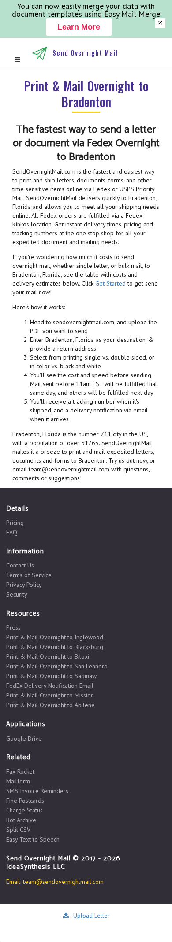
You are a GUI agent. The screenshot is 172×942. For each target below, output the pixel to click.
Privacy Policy (24, 585)
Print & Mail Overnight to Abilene (50, 704)
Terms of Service (29, 575)
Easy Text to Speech (33, 839)
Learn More (78, 26)
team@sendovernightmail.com (63, 882)
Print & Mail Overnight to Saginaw (51, 676)
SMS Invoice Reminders (37, 791)
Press (13, 627)
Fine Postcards (25, 801)
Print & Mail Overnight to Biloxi (47, 656)
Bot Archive (21, 820)
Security (16, 594)
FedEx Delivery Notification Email (49, 686)
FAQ (11, 532)
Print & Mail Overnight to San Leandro (57, 666)
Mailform (18, 781)
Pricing (15, 523)
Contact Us (20, 565)
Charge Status (24, 810)
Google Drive (24, 738)
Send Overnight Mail (85, 52)
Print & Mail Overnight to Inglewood (54, 637)
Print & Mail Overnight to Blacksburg (54, 647)
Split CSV (18, 830)
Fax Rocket (20, 771)
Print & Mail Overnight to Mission (50, 695)
